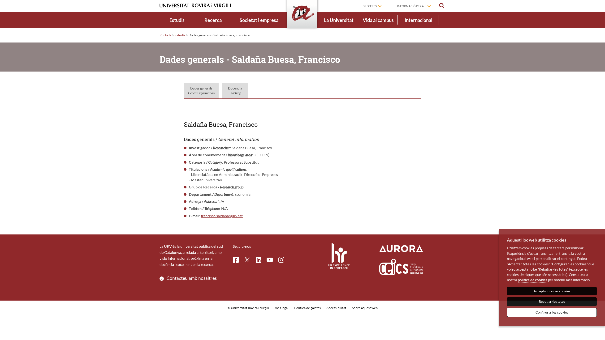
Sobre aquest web (365, 308)
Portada (165, 35)
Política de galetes (307, 308)
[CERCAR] (441, 5)
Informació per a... (411, 6)
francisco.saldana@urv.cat (222, 215)
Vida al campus (378, 20)
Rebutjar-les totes (552, 301)
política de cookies (532, 280)
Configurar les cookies (552, 312)
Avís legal (282, 308)
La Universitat (339, 20)
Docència (235, 90)
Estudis (177, 20)
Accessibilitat (336, 308)
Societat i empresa (259, 20)
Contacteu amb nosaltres (192, 278)
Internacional (418, 20)
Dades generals (201, 90)
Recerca (213, 20)
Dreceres (370, 6)
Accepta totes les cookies (552, 291)
